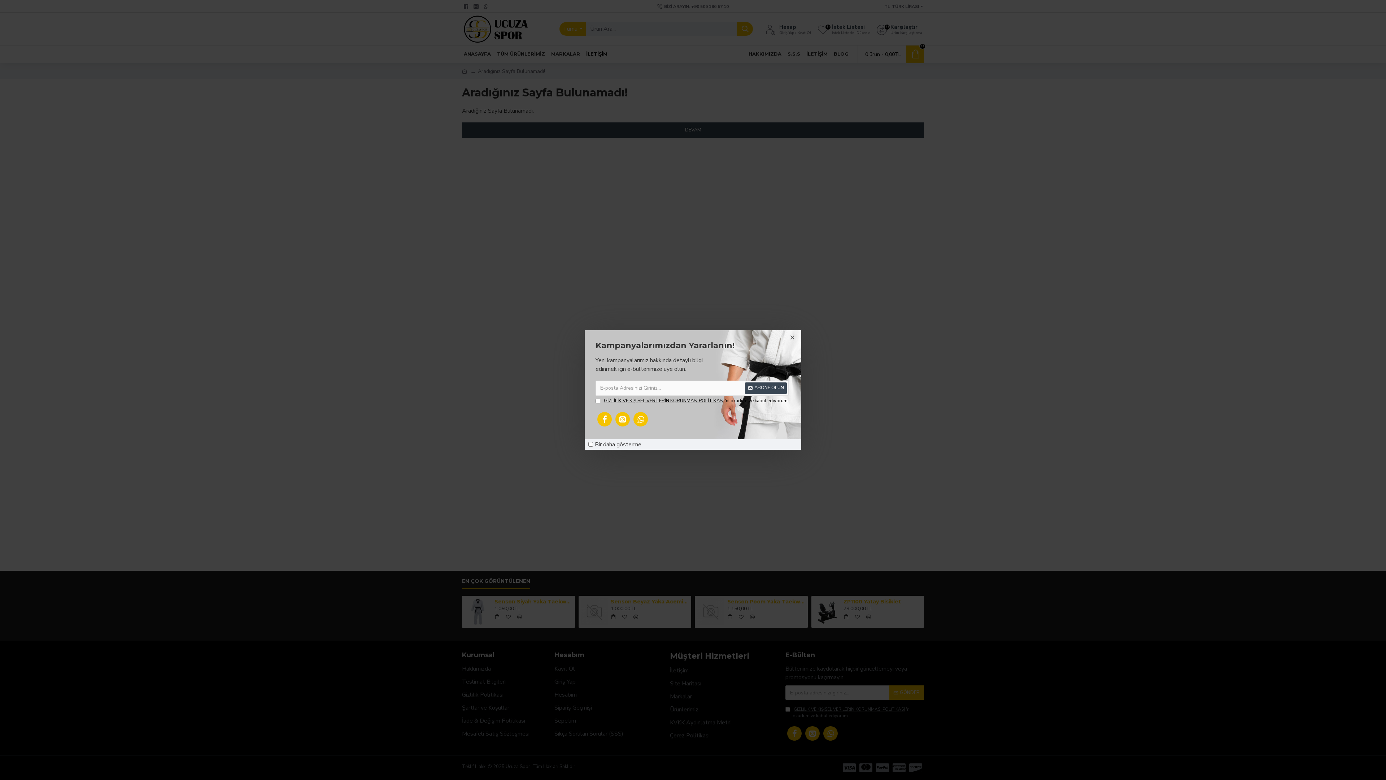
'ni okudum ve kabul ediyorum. (696, 401)
